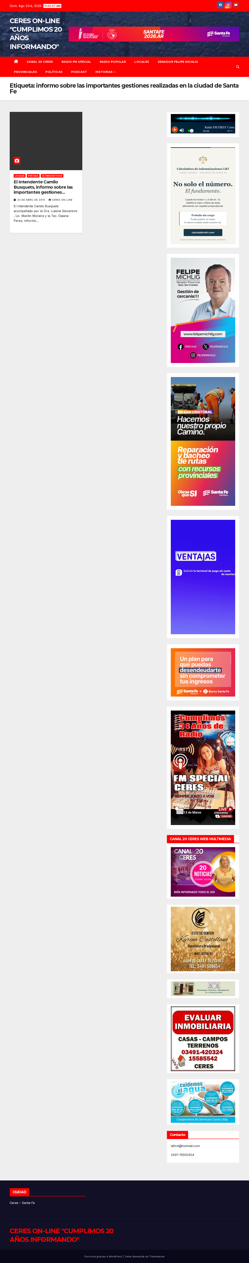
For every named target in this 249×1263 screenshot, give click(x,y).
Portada (33, 176)
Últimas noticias (52, 176)
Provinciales (25, 72)
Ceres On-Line (62, 199)
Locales (141, 62)
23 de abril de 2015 (31, 199)
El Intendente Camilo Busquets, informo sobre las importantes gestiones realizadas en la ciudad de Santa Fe (43, 192)
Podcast (79, 72)
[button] (237, 67)
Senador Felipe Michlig (178, 62)
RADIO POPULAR (113, 62)
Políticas (54, 72)
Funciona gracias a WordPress (103, 1256)
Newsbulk (139, 1256)
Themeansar (157, 1256)
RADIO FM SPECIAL (76, 62)
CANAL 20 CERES (40, 62)
